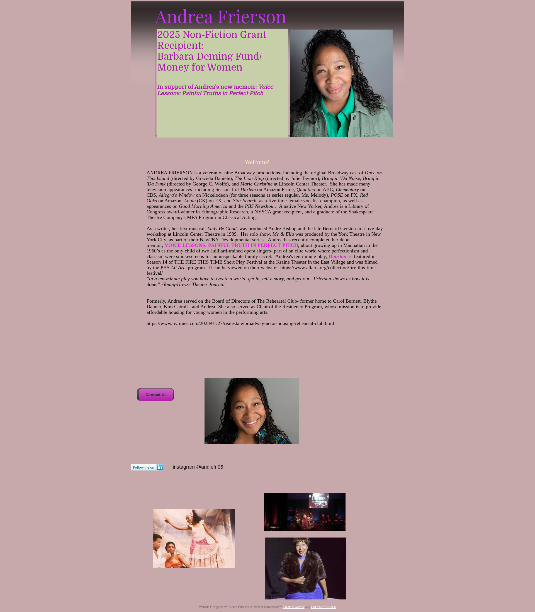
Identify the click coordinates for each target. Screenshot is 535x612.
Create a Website (294, 607)
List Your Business (323, 607)
